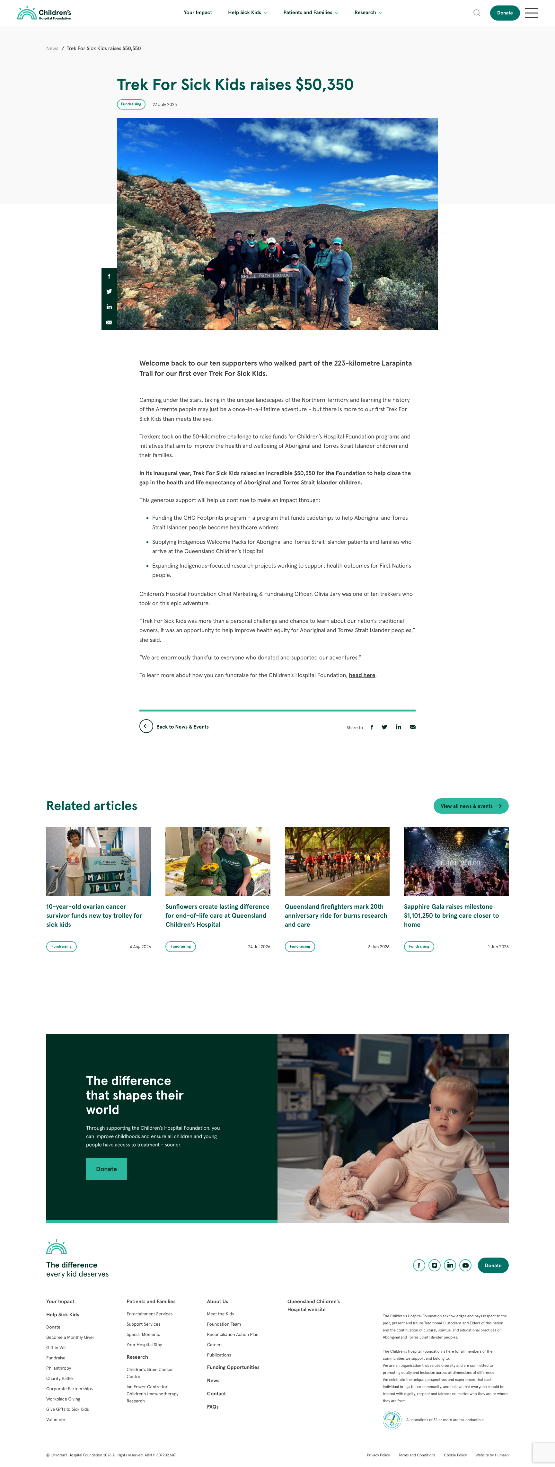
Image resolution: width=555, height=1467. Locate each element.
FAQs (213, 1407)
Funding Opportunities (233, 1367)
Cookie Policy (455, 1455)
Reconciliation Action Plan (233, 1334)
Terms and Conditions (417, 1455)
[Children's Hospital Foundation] (44, 13)
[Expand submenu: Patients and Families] (337, 13)
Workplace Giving (63, 1399)
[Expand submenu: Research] (381, 13)
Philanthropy (58, 1368)
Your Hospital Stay (144, 1345)
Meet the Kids (220, 1314)
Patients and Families (307, 12)
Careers (215, 1345)
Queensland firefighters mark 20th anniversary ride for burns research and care (336, 915)
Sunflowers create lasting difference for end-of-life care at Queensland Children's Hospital (217, 915)
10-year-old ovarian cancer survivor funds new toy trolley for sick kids (94, 915)
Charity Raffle (59, 1378)
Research (365, 12)
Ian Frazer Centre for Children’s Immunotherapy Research (152, 1394)
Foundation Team (224, 1324)
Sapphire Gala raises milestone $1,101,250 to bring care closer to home (451, 915)
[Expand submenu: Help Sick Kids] (266, 13)
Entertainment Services (149, 1314)
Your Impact (198, 12)
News (52, 48)
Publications (219, 1355)
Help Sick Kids (244, 12)
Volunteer (56, 1419)
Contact (216, 1394)
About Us (217, 1301)
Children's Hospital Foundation (76, 1455)
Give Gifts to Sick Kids (67, 1409)
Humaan (502, 1455)
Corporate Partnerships (69, 1389)
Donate (505, 13)
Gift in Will (56, 1347)
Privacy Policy (378, 1455)
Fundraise (56, 1358)
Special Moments (143, 1334)
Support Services (143, 1324)
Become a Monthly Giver (70, 1337)
